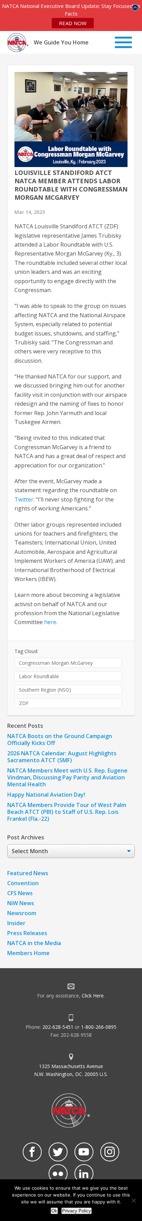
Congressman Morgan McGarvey (56, 663)
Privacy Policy (76, 1210)
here (50, 622)
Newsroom (21, 913)
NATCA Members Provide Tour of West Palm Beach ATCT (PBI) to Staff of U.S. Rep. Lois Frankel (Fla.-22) (66, 811)
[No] (133, 1200)
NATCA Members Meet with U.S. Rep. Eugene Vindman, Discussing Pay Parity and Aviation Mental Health (67, 777)
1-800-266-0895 (98, 1027)
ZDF (24, 703)
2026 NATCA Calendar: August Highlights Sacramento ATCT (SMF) (61, 756)
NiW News (20, 903)
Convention (23, 883)
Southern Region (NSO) (45, 689)
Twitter (23, 499)
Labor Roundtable (39, 676)
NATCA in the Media (34, 943)
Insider (16, 923)
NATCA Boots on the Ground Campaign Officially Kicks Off (59, 739)
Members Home (28, 953)
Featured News (27, 873)
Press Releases (27, 933)
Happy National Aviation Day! (46, 794)
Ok (54, 1210)
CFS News (20, 893)
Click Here (93, 995)
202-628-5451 (57, 1027)
